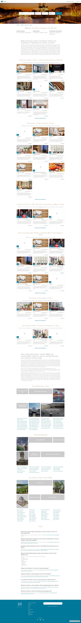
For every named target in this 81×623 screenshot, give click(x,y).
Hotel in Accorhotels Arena (22, 422)
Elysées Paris (51, 73)
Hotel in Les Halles (44, 471)
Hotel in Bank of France (45, 419)
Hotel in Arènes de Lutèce (58, 426)
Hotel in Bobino (20, 419)
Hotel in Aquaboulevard (33, 429)
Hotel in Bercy (19, 469)
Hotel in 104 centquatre (21, 429)
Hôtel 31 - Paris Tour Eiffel (21, 109)
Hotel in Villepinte (32, 515)
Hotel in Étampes (56, 518)
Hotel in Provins (56, 519)
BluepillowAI (30, 614)
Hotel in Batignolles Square (34, 426)
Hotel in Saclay (31, 512)
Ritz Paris (50, 218)
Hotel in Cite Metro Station (58, 419)
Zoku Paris (18, 154)
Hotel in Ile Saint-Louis (45, 469)
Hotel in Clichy (43, 511)
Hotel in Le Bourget (56, 509)
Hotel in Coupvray (20, 519)
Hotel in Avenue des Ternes (58, 422)
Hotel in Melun (31, 511)
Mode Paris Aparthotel (36, 248)
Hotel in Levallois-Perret (21, 515)
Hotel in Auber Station (45, 418)
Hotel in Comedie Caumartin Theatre (34, 418)
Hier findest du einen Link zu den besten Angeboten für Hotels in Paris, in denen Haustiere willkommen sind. (39, 582)
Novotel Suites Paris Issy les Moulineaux (39, 172)
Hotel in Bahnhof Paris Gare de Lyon (34, 423)
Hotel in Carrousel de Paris (22, 423)
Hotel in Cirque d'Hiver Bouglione (34, 419)
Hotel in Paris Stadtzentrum (58, 471)
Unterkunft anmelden (32, 602)
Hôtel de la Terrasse (52, 311)
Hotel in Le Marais (32, 471)
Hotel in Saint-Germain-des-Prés (34, 472)
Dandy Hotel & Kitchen (20, 172)
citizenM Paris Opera (36, 136)
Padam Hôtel (51, 136)
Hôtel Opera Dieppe (36, 91)
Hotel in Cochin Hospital (45, 426)
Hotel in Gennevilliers (21, 512)
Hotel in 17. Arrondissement (22, 468)
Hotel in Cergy (55, 516)
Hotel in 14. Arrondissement (34, 466)
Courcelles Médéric (36, 109)
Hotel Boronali (19, 73)
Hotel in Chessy (44, 518)
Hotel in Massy (19, 511)
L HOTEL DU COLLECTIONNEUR (38, 218)
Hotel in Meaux (44, 512)
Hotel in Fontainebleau (45, 509)
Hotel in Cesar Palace (33, 428)
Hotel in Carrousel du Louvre (46, 423)
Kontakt (29, 613)
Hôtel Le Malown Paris (20, 91)
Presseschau (30, 609)
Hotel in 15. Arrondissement (46, 466)
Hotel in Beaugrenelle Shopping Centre (34, 421)
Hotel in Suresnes (44, 516)
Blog (29, 610)
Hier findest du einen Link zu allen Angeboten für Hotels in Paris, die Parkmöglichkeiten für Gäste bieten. (39, 588)
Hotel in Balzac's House (33, 425)
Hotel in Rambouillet (33, 518)
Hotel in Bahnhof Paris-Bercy (58, 418)
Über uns (29, 604)
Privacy (29, 605)
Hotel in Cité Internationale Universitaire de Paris (22, 426)
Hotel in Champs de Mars (45, 428)
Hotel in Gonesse (32, 519)
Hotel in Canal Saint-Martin (46, 421)
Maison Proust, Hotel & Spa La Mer (22, 218)
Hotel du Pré (35, 73)
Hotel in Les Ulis (32, 509)
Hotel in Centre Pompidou (58, 423)
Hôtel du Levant (52, 91)
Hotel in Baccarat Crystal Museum (58, 428)
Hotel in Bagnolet (56, 515)
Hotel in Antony (44, 515)
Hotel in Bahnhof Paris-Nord (22, 428)
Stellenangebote (31, 611)
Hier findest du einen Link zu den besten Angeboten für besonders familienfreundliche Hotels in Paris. (40, 576)
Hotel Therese (19, 190)
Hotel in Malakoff (20, 518)
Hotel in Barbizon (32, 516)
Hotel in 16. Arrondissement (58, 466)
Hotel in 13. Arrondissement (22, 466)
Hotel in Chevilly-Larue (45, 519)
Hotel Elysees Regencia (53, 154)
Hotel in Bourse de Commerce (34, 422)
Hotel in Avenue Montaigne (22, 421)
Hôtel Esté (18, 136)
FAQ (29, 608)
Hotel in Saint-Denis (56, 511)
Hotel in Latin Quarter (21, 471)
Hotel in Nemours (32, 520)
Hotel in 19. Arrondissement (46, 468)
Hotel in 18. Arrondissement (34, 468)
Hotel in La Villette (56, 469)
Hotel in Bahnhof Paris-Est (46, 422)
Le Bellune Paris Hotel (36, 154)
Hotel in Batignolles (56, 468)
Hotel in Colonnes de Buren (22, 418)
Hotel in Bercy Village (57, 421)
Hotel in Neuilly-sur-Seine (21, 516)
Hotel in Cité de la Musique (46, 425)
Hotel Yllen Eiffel (52, 172)
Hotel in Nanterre (56, 512)
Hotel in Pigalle (20, 472)
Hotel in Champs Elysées (33, 469)
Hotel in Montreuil (20, 509)
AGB (29, 606)
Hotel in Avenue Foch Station (58, 425)
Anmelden (59, 603)
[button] (37, 619)
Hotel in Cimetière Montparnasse (22, 425)
